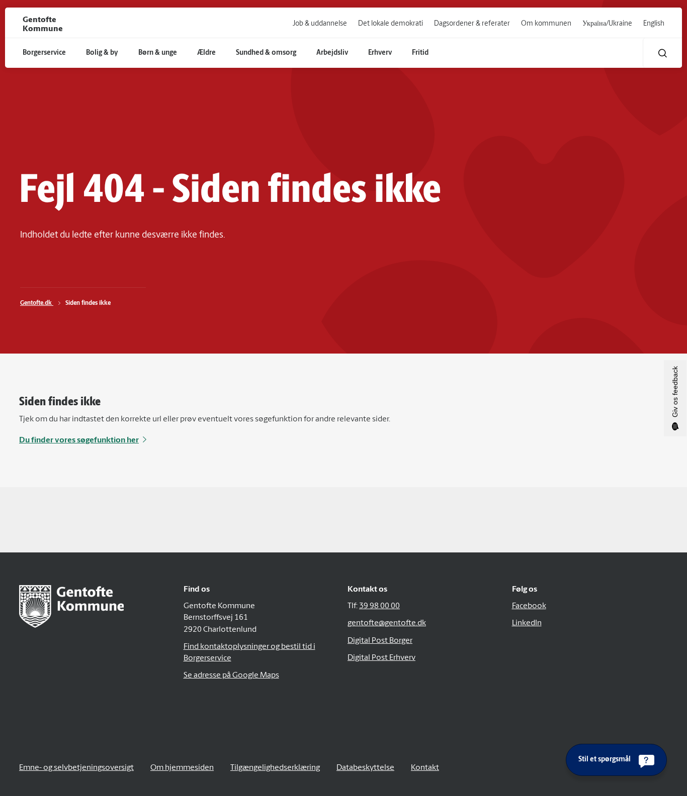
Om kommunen (546, 24)
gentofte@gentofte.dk (387, 623)
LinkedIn (527, 623)
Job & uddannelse (320, 24)
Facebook (529, 606)
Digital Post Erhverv (381, 658)
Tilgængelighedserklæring (275, 768)
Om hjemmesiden (182, 768)
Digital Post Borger (380, 641)
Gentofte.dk (36, 303)
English (653, 24)
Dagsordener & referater (472, 24)
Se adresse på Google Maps (231, 675)
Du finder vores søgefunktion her (79, 440)
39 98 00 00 (379, 606)
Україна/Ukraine (607, 24)
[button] (662, 53)
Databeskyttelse (365, 768)
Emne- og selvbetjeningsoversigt (76, 768)
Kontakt (425, 768)
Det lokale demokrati (390, 24)
